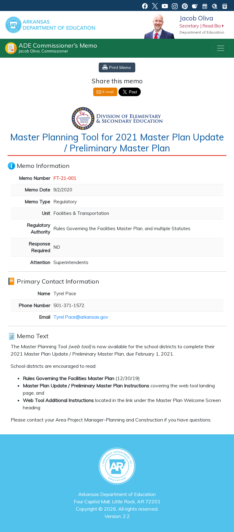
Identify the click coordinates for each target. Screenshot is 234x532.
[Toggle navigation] (220, 48)
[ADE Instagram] (174, 5)
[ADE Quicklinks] (214, 5)
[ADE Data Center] (194, 5)
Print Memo (120, 67)
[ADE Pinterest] (184, 5)
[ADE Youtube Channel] (165, 5)
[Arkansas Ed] (155, 5)
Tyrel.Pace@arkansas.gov (80, 317)
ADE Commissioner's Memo (58, 47)
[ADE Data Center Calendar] (204, 5)
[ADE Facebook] (144, 5)
